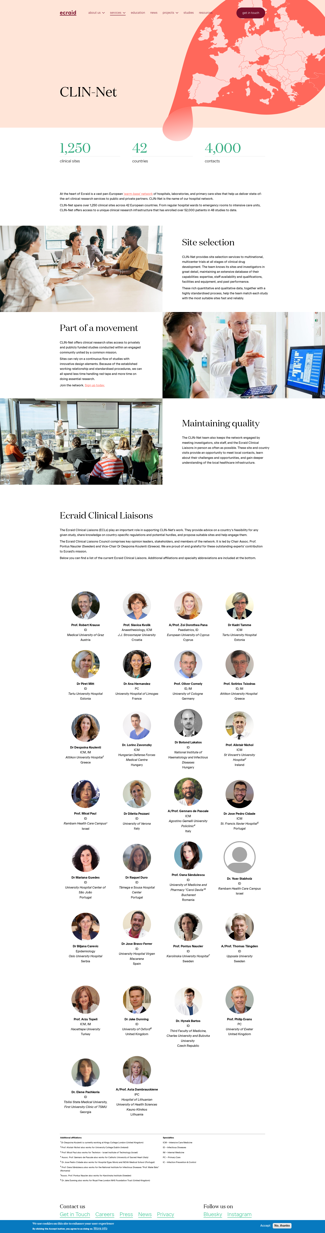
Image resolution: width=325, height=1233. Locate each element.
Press (126, 1214)
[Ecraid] (68, 13)
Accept (265, 1225)
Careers (104, 1214)
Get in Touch (75, 1214)
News (153, 12)
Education (138, 12)
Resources (206, 12)
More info (100, 1228)
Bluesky (213, 1214)
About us (94, 12)
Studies (189, 12)
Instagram (239, 1214)
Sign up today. (95, 385)
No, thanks (282, 1225)
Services (115, 12)
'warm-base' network (138, 194)
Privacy (165, 1214)
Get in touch (250, 13)
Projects (168, 12)
